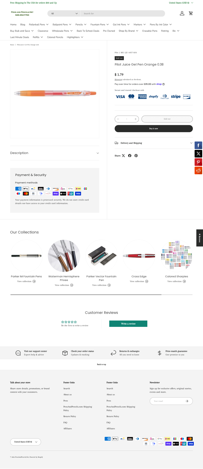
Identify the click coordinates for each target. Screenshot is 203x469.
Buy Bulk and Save (20, 30)
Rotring (165, 30)
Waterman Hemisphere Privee (63, 278)
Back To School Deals (88, 30)
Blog (22, 24)
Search (66, 388)
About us (67, 394)
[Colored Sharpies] (176, 256)
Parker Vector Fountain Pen (101, 278)
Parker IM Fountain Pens (26, 276)
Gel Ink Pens (119, 24)
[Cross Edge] (139, 256)
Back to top (101, 364)
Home (13, 24)
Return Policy (69, 416)
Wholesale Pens (60, 30)
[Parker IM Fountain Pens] (26, 256)
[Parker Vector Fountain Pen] (101, 256)
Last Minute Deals (19, 37)
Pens (65, 400)
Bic (174, 30)
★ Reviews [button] (200, 237)
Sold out (167, 119)
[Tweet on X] (123, 155)
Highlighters (73, 37)
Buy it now (153, 128)
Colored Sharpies (176, 276)
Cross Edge (139, 276)
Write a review (128, 323)
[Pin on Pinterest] (136, 155)
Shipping (118, 79)
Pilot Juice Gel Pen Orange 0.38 (28, 45)
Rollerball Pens (37, 24)
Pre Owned (109, 30)
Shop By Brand (127, 30)
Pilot (116, 52)
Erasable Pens (149, 30)
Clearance (43, 30)
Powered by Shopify (36, 457)
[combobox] (106, 13)
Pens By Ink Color (159, 24)
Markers (138, 24)
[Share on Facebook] (130, 155)
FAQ (65, 422)
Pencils (79, 24)
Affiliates (67, 428)
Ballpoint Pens (60, 24)
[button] (190, 13)
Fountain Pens (98, 24)
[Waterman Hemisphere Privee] (64, 256)
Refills (36, 37)
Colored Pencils (55, 37)
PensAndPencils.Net (22, 457)
